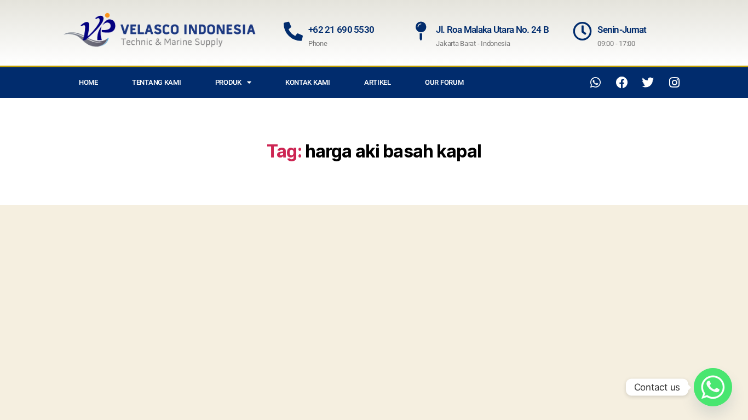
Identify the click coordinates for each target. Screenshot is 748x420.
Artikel (377, 82)
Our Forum (444, 82)
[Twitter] (648, 83)
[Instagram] (674, 83)
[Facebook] (622, 83)
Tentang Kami (156, 82)
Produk (228, 82)
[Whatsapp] (596, 83)
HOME (88, 82)
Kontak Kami (307, 82)
